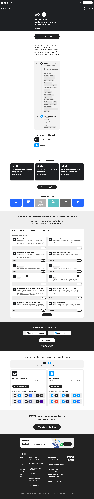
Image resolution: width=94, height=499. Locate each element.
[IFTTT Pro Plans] (27, 276)
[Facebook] (55, 493)
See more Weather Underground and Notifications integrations (47, 365)
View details (15, 248)
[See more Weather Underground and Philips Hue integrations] (39, 395)
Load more (47, 315)
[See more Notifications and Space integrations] (65, 401)
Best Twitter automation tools (54, 462)
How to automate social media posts (55, 479)
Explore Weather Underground (20, 386)
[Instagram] (61, 493)
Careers (27, 493)
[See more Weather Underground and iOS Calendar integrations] (28, 401)
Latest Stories (52, 457)
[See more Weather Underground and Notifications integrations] (17, 395)
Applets (21, 464)
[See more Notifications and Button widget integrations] (54, 401)
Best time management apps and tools (56, 464)
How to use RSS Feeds (53, 469)
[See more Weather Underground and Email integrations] (28, 395)
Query (19, 277)
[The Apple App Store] (70, 457)
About (48, 493)
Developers (22, 493)
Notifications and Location (34, 478)
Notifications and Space (34, 483)
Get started (87, 2)
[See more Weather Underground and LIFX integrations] (39, 401)
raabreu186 (39, 28)
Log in (79, 2)
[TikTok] (70, 493)
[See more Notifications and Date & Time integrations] (65, 395)
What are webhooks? (52, 471)
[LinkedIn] (58, 493)
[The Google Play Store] (70, 460)
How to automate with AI (53, 459)
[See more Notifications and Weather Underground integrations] (54, 395)
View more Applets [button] (47, 187)
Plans (74, 2)
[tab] (14, 231)
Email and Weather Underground (36, 463)
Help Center (22, 469)
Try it (43, 248)
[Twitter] (67, 493)
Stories (21, 462)
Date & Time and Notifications (35, 475)
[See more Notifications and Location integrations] (76, 395)
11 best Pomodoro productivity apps (55, 474)
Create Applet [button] (47, 340)
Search (21, 474)
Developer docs (23, 479)
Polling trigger (20, 240)
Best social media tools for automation (56, 481)
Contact (40, 493)
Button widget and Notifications (35, 480)
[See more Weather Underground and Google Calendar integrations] (17, 401)
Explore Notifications (55, 386)
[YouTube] (64, 493)
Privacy (44, 493)
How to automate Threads (53, 476)
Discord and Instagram (34, 485)
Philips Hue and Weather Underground (37, 465)
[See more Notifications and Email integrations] (76, 401)
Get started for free (47, 427)
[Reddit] (73, 493)
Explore (69, 2)
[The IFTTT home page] (4, 3)
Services (21, 459)
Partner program (33, 493)
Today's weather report (50, 63)
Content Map (22, 471)
